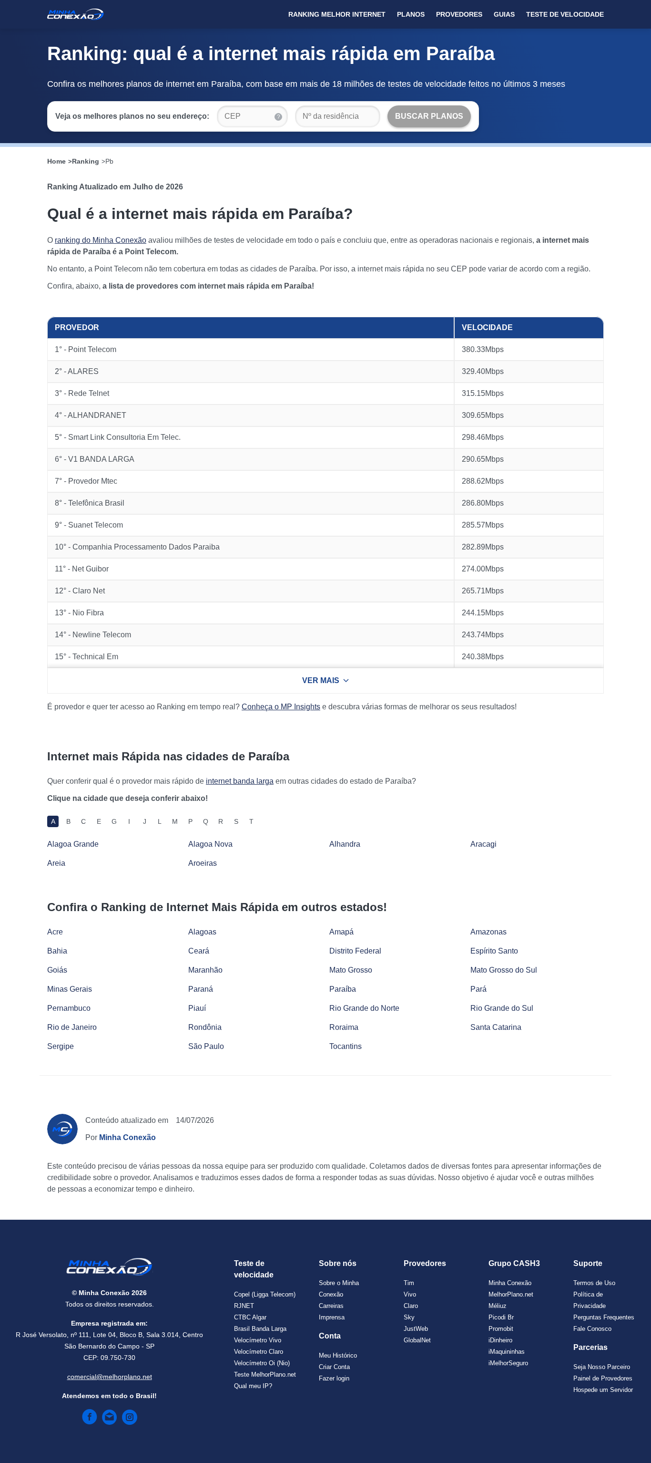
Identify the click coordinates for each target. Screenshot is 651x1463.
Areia (56, 863)
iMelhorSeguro (508, 1363)
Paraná (200, 989)
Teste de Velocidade (565, 14)
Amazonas (488, 932)
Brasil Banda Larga (260, 1328)
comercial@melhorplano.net (109, 1376)
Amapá (341, 932)
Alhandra (344, 844)
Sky (409, 1317)
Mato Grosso (350, 970)
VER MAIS (320, 680)
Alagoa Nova (210, 844)
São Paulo (206, 1046)
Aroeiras (202, 863)
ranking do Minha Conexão (100, 240)
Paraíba (342, 989)
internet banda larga (240, 781)
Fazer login (334, 1378)
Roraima (343, 1027)
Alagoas (202, 932)
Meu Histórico (338, 1355)
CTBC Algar (250, 1317)
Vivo (410, 1294)
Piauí (197, 1008)
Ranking (85, 161)
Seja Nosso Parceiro (601, 1366)
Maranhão (205, 970)
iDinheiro (500, 1340)
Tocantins (345, 1046)
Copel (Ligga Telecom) (264, 1294)
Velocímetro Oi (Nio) (262, 1363)
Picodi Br (501, 1317)
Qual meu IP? (253, 1386)
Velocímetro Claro (258, 1351)
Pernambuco (69, 1008)
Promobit (500, 1328)
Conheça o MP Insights (281, 707)
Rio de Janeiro (72, 1027)
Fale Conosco (592, 1328)
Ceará (198, 951)
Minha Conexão (509, 1283)
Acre (55, 932)
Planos (411, 14)
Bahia (57, 951)
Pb (109, 161)
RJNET (244, 1305)
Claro (411, 1305)
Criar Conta (334, 1366)
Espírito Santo (494, 951)
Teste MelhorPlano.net (265, 1374)
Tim (409, 1283)
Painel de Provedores (602, 1378)
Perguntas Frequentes (603, 1317)
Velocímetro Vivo (257, 1340)
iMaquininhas (506, 1351)
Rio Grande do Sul (501, 1008)
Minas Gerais (69, 989)
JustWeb (416, 1328)
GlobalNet (417, 1340)
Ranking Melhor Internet (337, 14)
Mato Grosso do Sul (503, 970)
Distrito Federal (355, 951)
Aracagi (483, 844)
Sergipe (60, 1046)
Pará (478, 989)
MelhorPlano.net (510, 1294)
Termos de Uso (594, 1283)
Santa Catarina (495, 1027)
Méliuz (497, 1305)
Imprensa (332, 1317)
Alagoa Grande (73, 844)
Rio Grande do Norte (364, 1008)
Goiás (57, 970)
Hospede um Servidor (603, 1389)
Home (56, 161)
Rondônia (205, 1027)
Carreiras (331, 1305)
